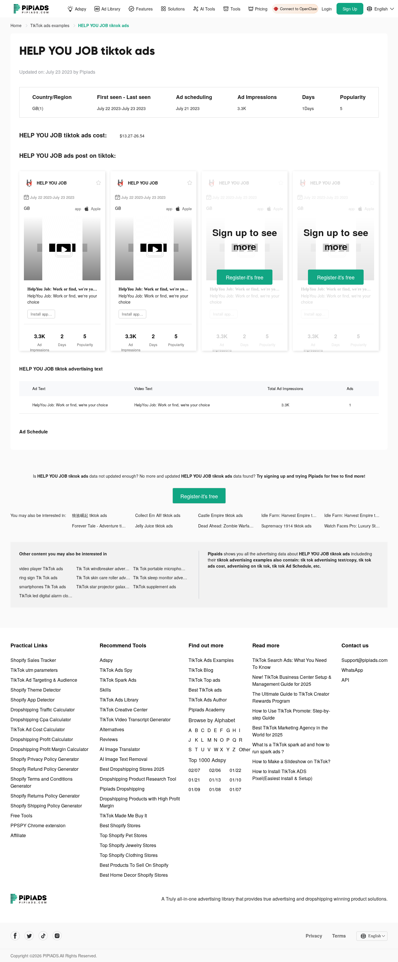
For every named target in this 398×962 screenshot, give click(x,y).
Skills (105, 689)
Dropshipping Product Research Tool (138, 778)
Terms (339, 936)
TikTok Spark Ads (118, 679)
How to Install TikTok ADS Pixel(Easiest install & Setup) (282, 775)
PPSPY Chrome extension (38, 825)
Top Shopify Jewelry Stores (128, 845)
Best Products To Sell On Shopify (134, 865)
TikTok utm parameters (34, 670)
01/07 (235, 789)
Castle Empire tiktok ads (220, 515)
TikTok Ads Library (119, 699)
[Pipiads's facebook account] (15, 935)
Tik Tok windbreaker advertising (104, 568)
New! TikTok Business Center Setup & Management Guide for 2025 (292, 680)
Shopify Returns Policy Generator (45, 795)
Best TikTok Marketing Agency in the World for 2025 (290, 731)
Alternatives (112, 729)
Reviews (109, 739)
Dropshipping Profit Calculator (41, 739)
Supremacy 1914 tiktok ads (286, 526)
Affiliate (18, 835)
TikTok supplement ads (154, 586)
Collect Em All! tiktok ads (157, 515)
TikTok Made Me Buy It (123, 815)
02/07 (194, 770)
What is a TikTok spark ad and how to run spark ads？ (291, 748)
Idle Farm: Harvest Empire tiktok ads (293, 515)
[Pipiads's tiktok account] (43, 935)
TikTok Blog (201, 670)
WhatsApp (352, 670)
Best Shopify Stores (120, 825)
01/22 (235, 770)
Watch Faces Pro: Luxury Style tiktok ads (356, 526)
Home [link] (16, 25)
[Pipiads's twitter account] (29, 935)
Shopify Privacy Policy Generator (44, 759)
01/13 (215, 779)
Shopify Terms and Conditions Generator (41, 782)
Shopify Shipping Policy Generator (46, 805)
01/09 (194, 789)
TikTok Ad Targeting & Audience (43, 679)
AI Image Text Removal (123, 759)
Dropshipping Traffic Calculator (42, 709)
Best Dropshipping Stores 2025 (132, 769)
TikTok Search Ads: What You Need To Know (289, 663)
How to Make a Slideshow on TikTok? (291, 761)
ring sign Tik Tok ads (38, 577)
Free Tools (21, 815)
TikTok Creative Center (123, 709)
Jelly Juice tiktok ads (154, 526)
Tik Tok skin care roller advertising (104, 577)
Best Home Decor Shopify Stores (134, 874)
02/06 (215, 770)
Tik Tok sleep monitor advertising (161, 577)
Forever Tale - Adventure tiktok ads (103, 526)
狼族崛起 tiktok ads (89, 515)
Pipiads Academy (207, 709)
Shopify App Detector (32, 699)
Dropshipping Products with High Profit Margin (140, 802)
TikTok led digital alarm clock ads (47, 595)
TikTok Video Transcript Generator (135, 719)
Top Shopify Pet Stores (123, 835)
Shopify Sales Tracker (33, 660)
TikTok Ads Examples (211, 660)
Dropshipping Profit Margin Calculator (49, 749)
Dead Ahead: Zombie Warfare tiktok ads (229, 526)
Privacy (314, 936)
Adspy (106, 660)
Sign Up (350, 9)
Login (327, 9)
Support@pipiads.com (364, 660)
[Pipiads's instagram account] (57, 935)
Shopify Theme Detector (35, 689)
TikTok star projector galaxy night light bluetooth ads (104, 586)
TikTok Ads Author (208, 699)
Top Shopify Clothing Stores (129, 855)
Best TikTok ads (205, 689)
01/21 (194, 779)
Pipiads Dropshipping (122, 788)
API (345, 679)
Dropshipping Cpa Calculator (40, 719)
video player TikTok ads (41, 568)
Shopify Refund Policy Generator (44, 769)
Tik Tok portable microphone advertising (161, 568)
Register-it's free (244, 277)
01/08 (215, 789)
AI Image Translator (120, 749)
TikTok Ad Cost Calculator (37, 729)
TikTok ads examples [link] (50, 25)
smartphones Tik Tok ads (42, 586)
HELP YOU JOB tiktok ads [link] (103, 25)
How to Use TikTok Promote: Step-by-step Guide (291, 714)
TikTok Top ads (204, 679)
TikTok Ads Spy (116, 670)
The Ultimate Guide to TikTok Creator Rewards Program (290, 697)
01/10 (235, 779)
